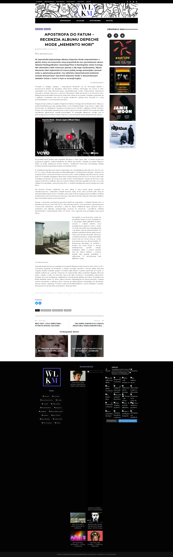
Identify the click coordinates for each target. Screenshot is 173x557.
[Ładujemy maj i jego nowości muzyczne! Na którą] (117, 389)
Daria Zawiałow (46, 407)
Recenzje (47, 29)
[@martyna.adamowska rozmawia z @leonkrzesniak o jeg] (117, 380)
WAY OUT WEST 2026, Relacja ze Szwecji (78, 526)
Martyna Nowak (42, 49)
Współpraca (49, 1)
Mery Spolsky (46, 419)
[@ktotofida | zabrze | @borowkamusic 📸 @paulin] (134, 389)
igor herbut (56, 415)
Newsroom (39, 29)
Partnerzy (60, 1)
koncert (46, 396)
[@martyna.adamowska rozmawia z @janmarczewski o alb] (109, 405)
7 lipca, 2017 (87, 354)
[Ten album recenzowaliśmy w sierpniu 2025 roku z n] (109, 389)
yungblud (43, 411)
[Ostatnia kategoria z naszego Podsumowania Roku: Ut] (117, 414)
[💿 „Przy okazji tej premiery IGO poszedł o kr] (134, 405)
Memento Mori (57, 310)
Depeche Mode (46, 310)
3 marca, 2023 (51, 354)
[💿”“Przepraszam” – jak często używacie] (126, 397)
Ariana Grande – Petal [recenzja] (95, 509)
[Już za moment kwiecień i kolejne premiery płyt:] (117, 397)
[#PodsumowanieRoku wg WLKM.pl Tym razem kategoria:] (134, 414)
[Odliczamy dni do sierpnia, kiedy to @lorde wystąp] (126, 389)
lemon (58, 423)
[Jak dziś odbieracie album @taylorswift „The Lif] (109, 380)
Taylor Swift (58, 419)
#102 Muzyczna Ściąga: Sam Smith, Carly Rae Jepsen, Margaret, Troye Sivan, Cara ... (78, 386)
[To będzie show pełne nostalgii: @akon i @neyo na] (109, 397)
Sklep (88, 1)
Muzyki (109, 21)
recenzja (67, 310)
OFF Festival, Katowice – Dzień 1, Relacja (78, 544)
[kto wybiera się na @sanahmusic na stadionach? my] (134, 380)
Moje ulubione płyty (57, 411)
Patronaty (71, 1)
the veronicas (47, 423)
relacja (59, 400)
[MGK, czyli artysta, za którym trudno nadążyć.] (126, 380)
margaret (59, 407)
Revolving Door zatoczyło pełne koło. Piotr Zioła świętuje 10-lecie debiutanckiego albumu (95, 529)
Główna (39, 1)
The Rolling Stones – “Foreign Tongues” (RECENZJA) (95, 545)
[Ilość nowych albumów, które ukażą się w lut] (126, 405)
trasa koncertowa (47, 400)
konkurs (45, 415)
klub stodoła (56, 404)
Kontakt (80, 1)
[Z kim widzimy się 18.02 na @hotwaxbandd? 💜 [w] (117, 405)
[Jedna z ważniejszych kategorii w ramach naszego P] (126, 414)
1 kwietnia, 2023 (53, 49)
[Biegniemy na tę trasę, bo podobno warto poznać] (134, 397)
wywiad (45, 404)
